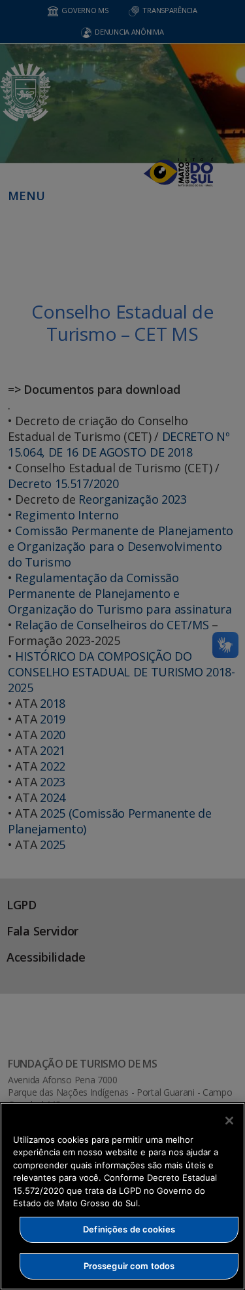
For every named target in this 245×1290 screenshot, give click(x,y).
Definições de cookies (129, 1229)
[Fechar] (229, 1120)
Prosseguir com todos (129, 1266)
